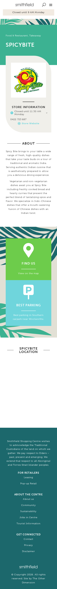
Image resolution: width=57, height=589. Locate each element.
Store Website (30, 123)
